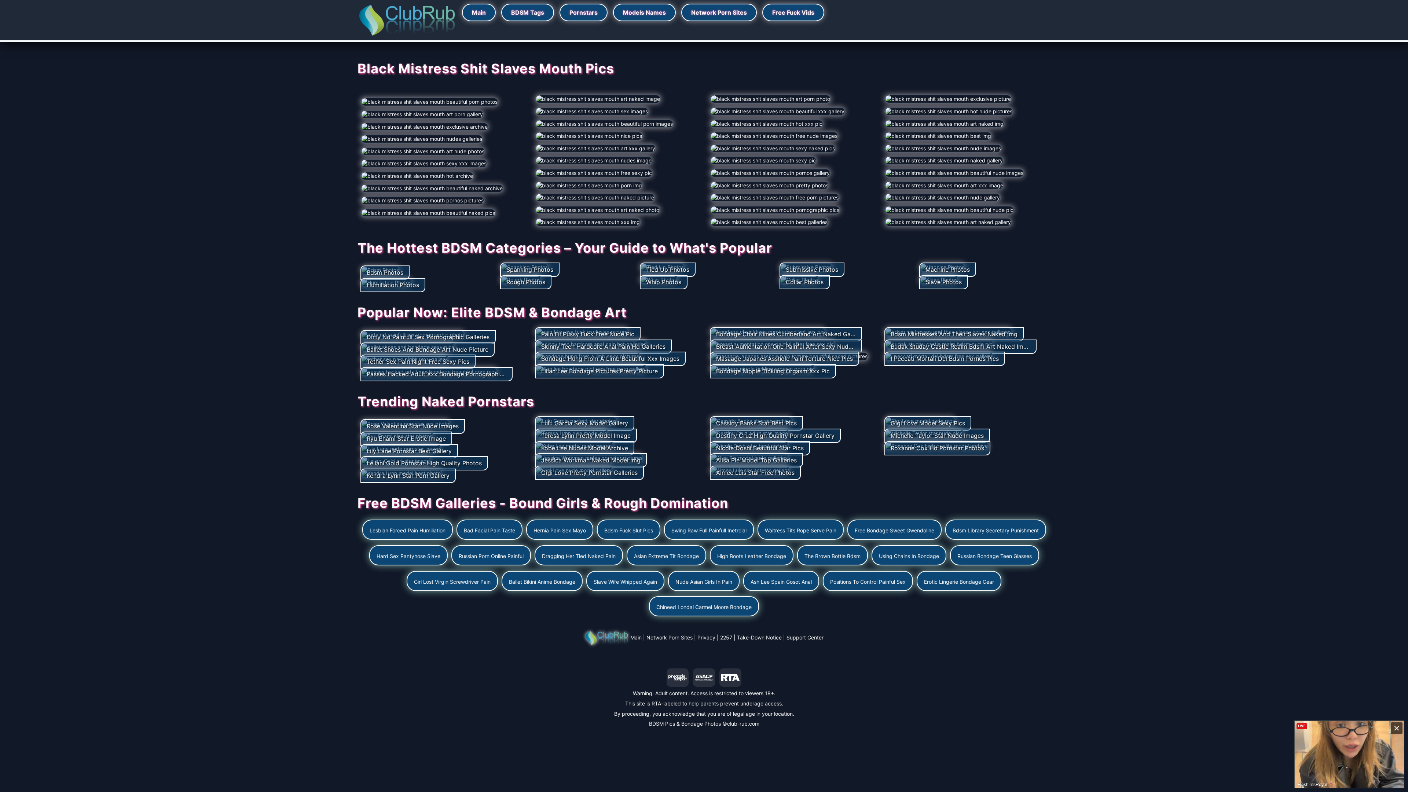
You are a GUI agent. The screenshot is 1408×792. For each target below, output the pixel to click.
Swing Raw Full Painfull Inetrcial (709, 530)
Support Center (805, 637)
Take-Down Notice (759, 637)
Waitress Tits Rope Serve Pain (800, 530)
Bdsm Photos (385, 272)
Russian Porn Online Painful (491, 556)
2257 (726, 637)
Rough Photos (525, 282)
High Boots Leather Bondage (751, 556)
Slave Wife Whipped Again (625, 582)
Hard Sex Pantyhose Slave (408, 556)
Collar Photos (805, 282)
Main (479, 12)
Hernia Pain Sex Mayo (560, 530)
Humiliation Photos (393, 285)
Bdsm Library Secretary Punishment (996, 530)
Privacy (706, 637)
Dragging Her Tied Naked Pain (579, 556)
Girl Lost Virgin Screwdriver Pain (452, 582)
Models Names (644, 12)
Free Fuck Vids (793, 12)
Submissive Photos (812, 269)
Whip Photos (663, 282)
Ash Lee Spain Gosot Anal (781, 582)
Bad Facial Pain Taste (489, 530)
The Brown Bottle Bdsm (832, 556)
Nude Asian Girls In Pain (703, 582)
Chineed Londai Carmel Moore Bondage (704, 607)
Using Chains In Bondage (909, 556)
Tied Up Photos (667, 269)
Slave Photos (943, 282)
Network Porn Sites (719, 12)
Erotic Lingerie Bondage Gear (959, 582)
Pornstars (583, 12)
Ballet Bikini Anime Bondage (542, 582)
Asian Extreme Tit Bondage (666, 556)
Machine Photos (947, 269)
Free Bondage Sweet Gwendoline (894, 530)
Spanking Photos (529, 269)
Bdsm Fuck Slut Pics (628, 530)
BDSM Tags (527, 12)
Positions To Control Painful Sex (868, 582)
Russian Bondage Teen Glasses (994, 556)
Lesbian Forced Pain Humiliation (407, 530)
